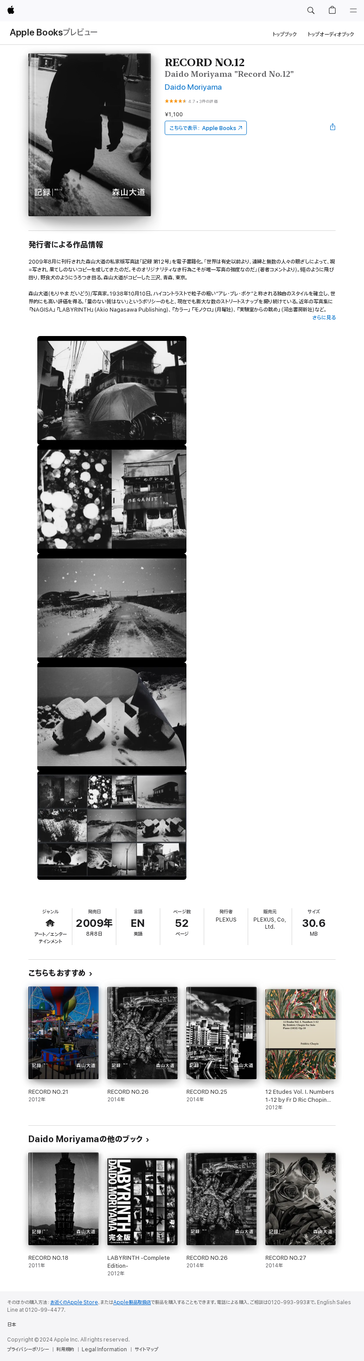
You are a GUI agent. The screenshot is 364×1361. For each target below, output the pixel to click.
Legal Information (104, 1349)
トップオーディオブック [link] (331, 34)
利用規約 (65, 1349)
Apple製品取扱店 (132, 1302)
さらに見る (324, 317)
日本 (11, 1324)
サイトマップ (146, 1349)
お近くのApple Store (74, 1302)
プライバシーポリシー (28, 1349)
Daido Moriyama (193, 87)
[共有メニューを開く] (333, 128)
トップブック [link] (285, 34)
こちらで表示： (203, 128)
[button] (310, 10)
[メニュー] (353, 10)
